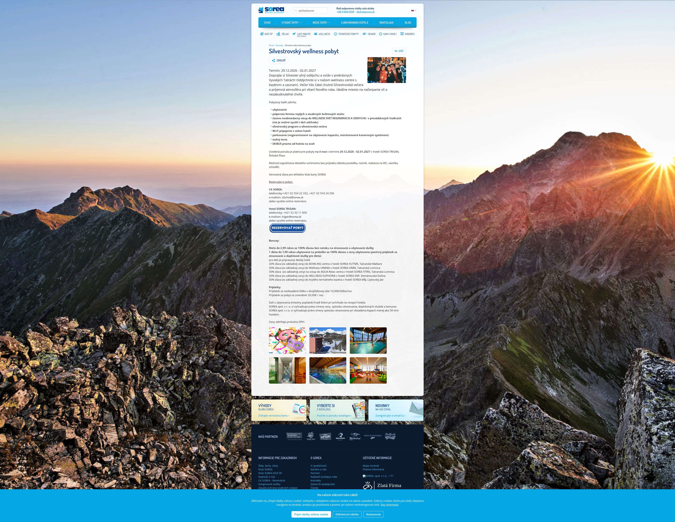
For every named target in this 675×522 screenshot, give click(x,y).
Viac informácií (389, 505)
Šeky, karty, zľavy (268, 465)
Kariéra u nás (318, 469)
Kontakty (316, 480)
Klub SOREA (265, 469)
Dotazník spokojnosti (323, 484)
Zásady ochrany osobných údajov (277, 487)
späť (401, 51)
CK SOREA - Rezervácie (271, 480)
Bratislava (386, 22)
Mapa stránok (371, 465)
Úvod (267, 22)
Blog (408, 22)
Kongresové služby (269, 484)
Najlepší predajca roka (324, 476)
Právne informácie (373, 469)
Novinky (279, 45)
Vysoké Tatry (290, 22)
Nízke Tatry (320, 22)
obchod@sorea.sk (365, 12)
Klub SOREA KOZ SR (270, 473)
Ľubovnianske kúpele (354, 22)
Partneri (315, 473)
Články (314, 487)
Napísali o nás (266, 476)
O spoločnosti (319, 465)
